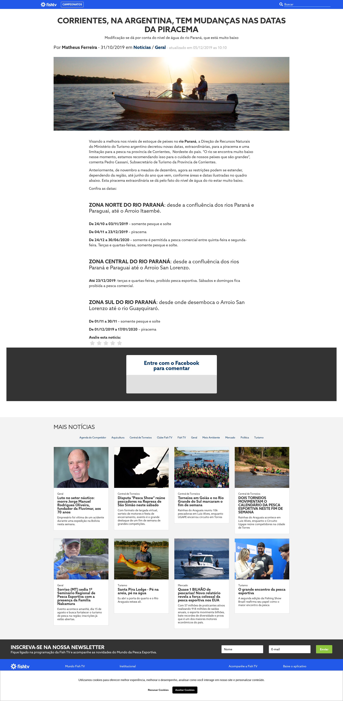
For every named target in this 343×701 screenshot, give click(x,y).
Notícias (142, 47)
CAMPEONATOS (72, 4)
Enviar (324, 649)
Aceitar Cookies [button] (185, 690)
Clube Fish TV (164, 437)
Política (245, 437)
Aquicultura (117, 437)
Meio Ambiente (211, 437)
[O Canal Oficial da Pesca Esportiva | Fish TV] (49, 4)
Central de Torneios (141, 437)
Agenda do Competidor (92, 437)
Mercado (230, 437)
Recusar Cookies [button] (158, 690)
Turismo (259, 437)
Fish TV (182, 437)
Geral (161, 47)
